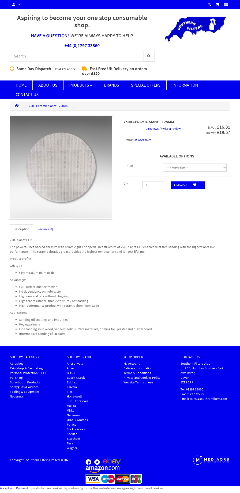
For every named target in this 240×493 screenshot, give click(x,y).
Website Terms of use (138, 382)
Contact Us (27, 94)
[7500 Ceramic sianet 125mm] (61, 167)
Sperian (72, 434)
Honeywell (74, 396)
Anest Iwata (75, 363)
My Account (132, 363)
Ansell (71, 368)
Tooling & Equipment (24, 392)
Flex (69, 392)
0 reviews (152, 128)
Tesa (70, 443)
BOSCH (71, 373)
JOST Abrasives (77, 401)
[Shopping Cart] (217, 4)
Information (185, 85)
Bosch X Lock (76, 377)
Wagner (72, 448)
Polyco (71, 424)
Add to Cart (180, 185)
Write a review (171, 128)
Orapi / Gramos (77, 420)
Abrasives (16, 363)
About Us (47, 85)
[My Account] (15, 4)
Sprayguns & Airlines (24, 387)
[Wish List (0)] (209, 4)
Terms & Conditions (137, 373)
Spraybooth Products (25, 382)
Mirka (70, 410)
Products (79, 85)
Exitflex (72, 382)
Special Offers (146, 85)
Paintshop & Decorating (26, 368)
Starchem (73, 438)
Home (21, 85)
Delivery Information (138, 368)
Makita (71, 406)
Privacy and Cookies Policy (142, 377)
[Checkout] (226, 4)
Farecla (72, 387)
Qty (126, 183)
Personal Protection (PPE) (28, 373)
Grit (131, 166)
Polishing (16, 377)
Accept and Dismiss (13, 488)
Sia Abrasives (142, 140)
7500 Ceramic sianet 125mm (48, 106)
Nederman (17, 396)
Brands (111, 85)
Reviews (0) (45, 229)
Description (22, 229)
